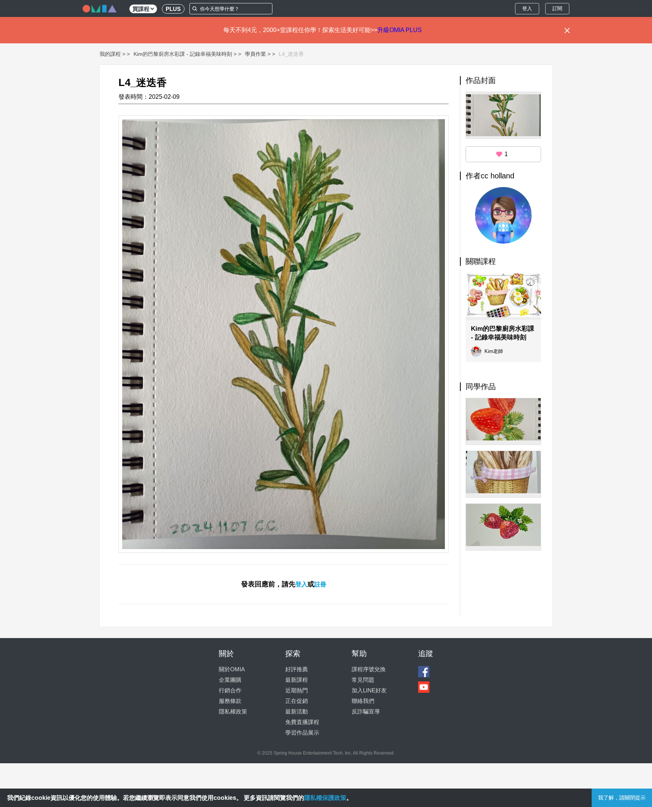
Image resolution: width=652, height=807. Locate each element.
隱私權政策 (233, 711)
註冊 (320, 584)
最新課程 (296, 680)
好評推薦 (296, 669)
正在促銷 (296, 701)
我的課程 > (112, 54)
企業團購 (230, 680)
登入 (527, 8)
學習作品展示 (302, 732)
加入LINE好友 (369, 690)
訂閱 (557, 8)
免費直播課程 (302, 722)
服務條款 (230, 701)
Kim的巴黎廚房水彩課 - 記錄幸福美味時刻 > (185, 54)
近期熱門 (296, 690)
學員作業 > (258, 54)
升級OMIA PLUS (399, 30)
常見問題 (363, 680)
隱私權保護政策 (325, 798)
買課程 (140, 9)
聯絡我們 (363, 701)
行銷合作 (230, 690)
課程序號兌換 (369, 669)
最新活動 (296, 711)
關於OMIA (232, 669)
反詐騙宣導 (366, 711)
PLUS (173, 9)
